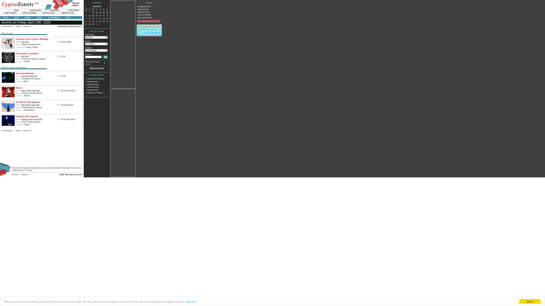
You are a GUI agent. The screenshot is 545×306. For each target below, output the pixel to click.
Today (18, 26)
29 (93, 24)
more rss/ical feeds (145, 18)
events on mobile (29, 13)
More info (191, 301)
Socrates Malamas (25, 73)
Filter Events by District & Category (70, 26)
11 (104, 15)
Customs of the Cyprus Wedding (32, 39)
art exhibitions (54, 18)
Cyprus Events (20, 4)
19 (107, 18)
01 (93, 13)
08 (93, 15)
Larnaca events (93, 87)
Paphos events (92, 90)
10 (100, 15)
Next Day (26, 26)
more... (68, 18)
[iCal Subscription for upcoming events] (143, 21)
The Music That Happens (28, 102)
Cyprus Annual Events (95, 79)
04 (104, 13)
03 (100, 13)
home (16, 10)
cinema (39, 18)
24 (100, 21)
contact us (24, 174)
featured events (143, 12)
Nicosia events (92, 82)
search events (35, 10)
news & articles (10, 13)
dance (16, 18)
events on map (48, 13)
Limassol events (93, 84)
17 (100, 18)
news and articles (144, 15)
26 (107, 21)
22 (93, 21)
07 (90, 15)
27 (86, 24)
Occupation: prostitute (27, 53)
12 (107, 15)
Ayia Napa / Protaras (95, 93)
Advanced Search (97, 68)
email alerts (54, 10)
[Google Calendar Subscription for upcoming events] (154, 21)
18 (104, 18)
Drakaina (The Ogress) (27, 116)
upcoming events (144, 7)
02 (97, 13)
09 (97, 15)
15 (93, 18)
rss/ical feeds (73, 10)
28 (90, 24)
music (5, 18)
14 (90, 18)
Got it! (530, 301)
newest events (143, 9)
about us (15, 174)
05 (107, 13)
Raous (19, 88)
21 (90, 21)
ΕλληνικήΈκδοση (75, 4)
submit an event (67, 13)
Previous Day (8, 26)
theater (28, 18)
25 (104, 21)
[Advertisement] (123, 44)
